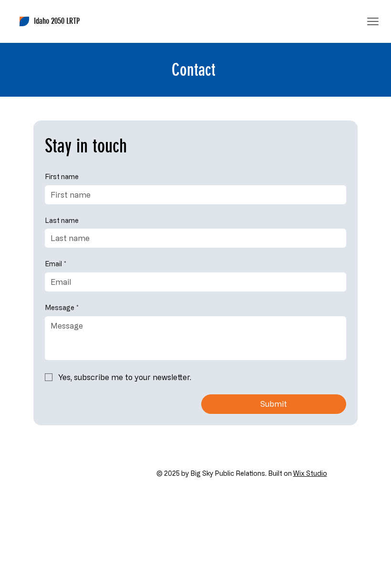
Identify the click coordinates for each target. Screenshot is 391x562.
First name (62, 176)
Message (62, 307)
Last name (62, 220)
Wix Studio (310, 473)
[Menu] (373, 21)
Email (55, 263)
